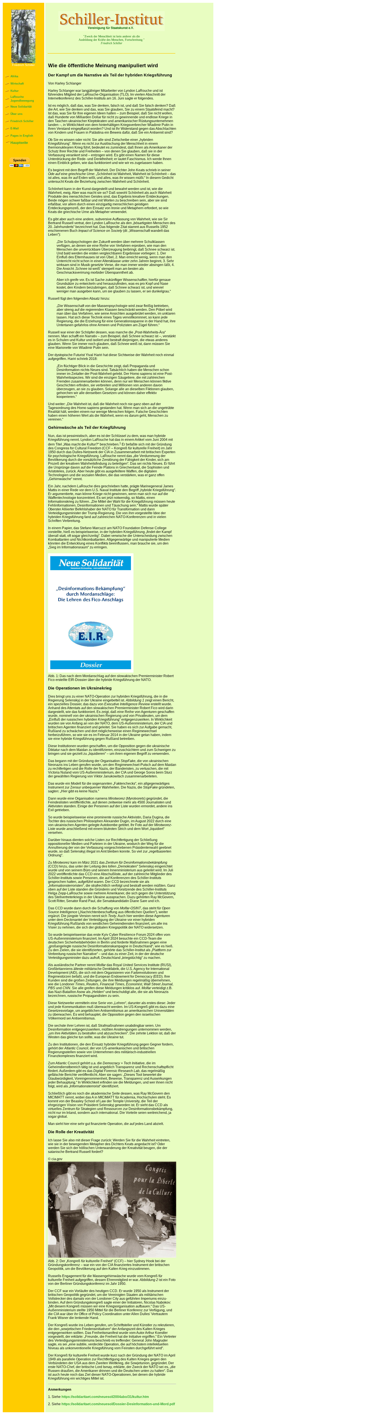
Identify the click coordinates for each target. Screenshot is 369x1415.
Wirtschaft (17, 83)
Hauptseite (19, 143)
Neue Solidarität (21, 106)
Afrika (14, 76)
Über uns (16, 113)
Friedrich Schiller (22, 121)
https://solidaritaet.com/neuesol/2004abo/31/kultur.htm (105, 1397)
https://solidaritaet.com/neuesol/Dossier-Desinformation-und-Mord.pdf (118, 1404)
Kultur (14, 90)
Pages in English (21, 135)
